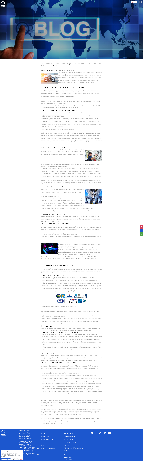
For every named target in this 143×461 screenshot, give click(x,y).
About (88, 2)
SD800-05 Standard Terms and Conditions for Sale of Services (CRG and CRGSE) (29, 455)
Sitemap (66, 456)
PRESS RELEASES (68, 453)
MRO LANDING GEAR (69, 447)
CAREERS (43, 433)
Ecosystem (95, 2)
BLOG (65, 454)
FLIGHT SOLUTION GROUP (71, 441)
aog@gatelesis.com (24, 444)
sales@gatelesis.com (25, 436)
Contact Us (114, 2)
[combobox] (134, 2)
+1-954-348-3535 (26, 442)
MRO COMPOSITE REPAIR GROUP (72, 445)
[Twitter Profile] (105, 434)
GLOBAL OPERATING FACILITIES (49, 450)
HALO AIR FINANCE (69, 439)
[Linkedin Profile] (92, 433)
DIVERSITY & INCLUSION (47, 441)
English (135, 2)
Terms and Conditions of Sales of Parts (30, 448)
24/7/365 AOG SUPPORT (124, 2)
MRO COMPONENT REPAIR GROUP (73, 444)
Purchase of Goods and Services (28, 451)
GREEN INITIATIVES (46, 438)
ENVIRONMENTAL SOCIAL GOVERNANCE (47, 435)
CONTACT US (45, 445)
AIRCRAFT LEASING (69, 433)
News (108, 2)
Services (102, 2)
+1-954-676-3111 (25, 433)
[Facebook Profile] (100, 433)
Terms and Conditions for (26, 450)
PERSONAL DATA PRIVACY (48, 448)
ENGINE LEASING (68, 435)
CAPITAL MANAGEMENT (70, 438)
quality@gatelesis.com (25, 438)
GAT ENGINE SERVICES (70, 442)
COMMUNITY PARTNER (47, 439)
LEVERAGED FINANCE (69, 436)
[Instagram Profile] (96, 433)
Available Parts (81, 2)
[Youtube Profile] (109, 433)
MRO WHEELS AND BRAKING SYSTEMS (74, 448)
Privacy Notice (68, 457)
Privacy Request (68, 459)
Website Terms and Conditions (27, 447)
